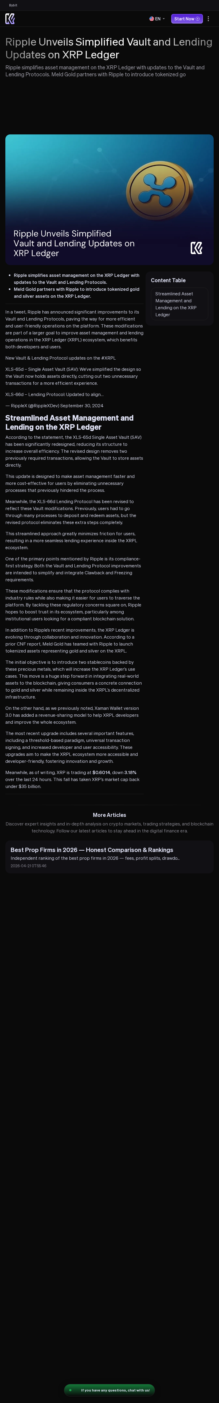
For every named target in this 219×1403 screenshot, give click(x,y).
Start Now (184, 18)
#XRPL (108, 358)
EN (158, 18)
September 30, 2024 (82, 405)
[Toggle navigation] (208, 18)
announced (61, 312)
